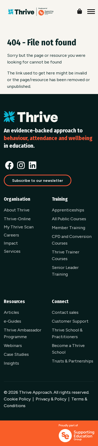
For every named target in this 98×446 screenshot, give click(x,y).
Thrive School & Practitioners (67, 333)
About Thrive (16, 210)
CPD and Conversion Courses (72, 240)
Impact (11, 243)
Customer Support (70, 321)
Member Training (68, 227)
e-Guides (12, 321)
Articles (11, 312)
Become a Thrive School (68, 349)
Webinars (13, 345)
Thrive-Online (17, 218)
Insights (11, 363)
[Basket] (83, 10)
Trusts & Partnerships (72, 361)
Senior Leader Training (65, 271)
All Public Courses (69, 218)
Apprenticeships (68, 210)
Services (12, 251)
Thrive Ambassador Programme (22, 333)
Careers (11, 235)
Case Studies (16, 354)
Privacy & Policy (51, 399)
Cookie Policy (17, 399)
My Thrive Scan (19, 227)
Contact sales (65, 312)
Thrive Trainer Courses (65, 255)
